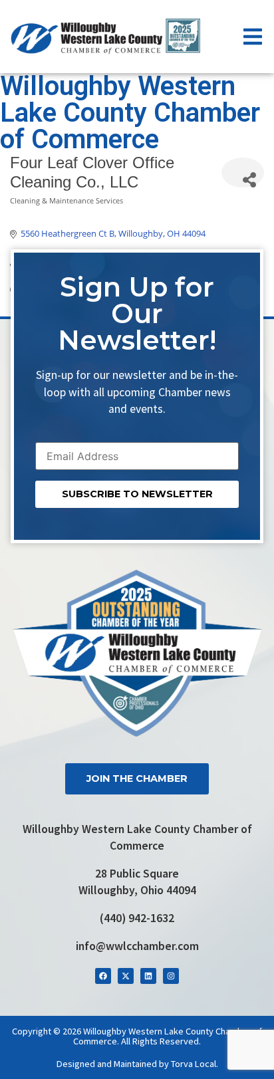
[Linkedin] (148, 976)
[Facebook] (103, 976)
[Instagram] (171, 976)
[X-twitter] (126, 976)
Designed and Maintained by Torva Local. (137, 1064)
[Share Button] (242, 172)
